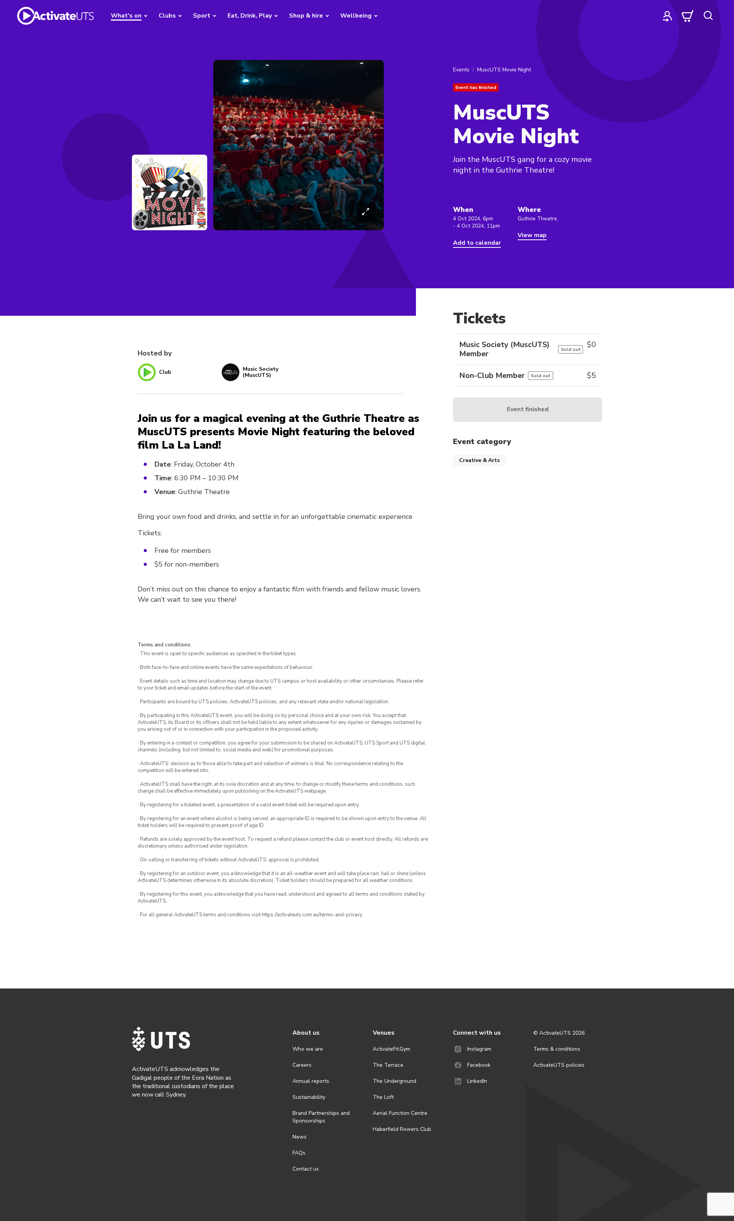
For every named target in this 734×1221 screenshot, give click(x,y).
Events (461, 69)
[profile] (667, 15)
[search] (708, 15)
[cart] (688, 15)
